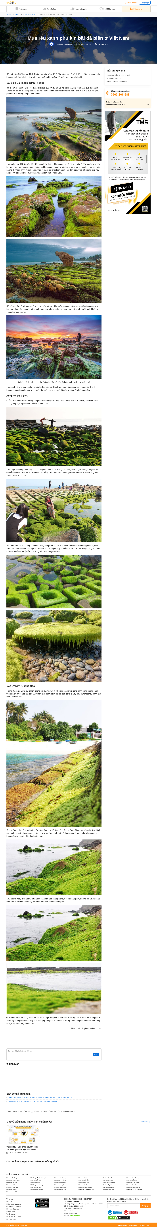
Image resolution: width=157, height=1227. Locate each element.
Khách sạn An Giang (11, 1178)
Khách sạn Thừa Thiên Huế (86, 1189)
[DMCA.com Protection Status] (118, 1217)
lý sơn (28, 1111)
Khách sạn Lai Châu (11, 1185)
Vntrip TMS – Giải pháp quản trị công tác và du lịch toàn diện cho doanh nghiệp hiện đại (40, 1097)
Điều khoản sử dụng (13, 1204)
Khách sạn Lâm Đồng (37, 1185)
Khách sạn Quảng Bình (60, 1187)
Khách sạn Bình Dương (132, 1178)
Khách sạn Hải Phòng (59, 1182)
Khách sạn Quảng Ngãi (108, 1187)
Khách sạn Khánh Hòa (109, 1182)
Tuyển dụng (10, 1214)
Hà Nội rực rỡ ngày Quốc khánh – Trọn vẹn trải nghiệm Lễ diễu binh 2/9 (34, 1101)
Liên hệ (9, 1201)
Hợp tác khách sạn (13, 1209)
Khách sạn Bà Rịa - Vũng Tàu (39, 1178)
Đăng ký (145, 1206)
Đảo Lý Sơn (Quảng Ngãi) (117, 81)
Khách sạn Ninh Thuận (12, 1187)
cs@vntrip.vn (73, 1213)
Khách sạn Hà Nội (11, 1182)
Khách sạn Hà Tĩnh (35, 1182)
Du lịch (17, 14)
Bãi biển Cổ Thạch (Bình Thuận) (119, 75)
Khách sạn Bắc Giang (59, 1178)
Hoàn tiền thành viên (13, 1216)
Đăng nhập (145, 3)
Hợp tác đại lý (11, 1219)
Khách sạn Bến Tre (83, 1178)
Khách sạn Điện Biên (108, 1180)
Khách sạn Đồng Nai (131, 1180)
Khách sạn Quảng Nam (85, 1187)
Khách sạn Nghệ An (108, 1185)
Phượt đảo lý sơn (40, 1111)
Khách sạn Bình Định (108, 1178)
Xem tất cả (144, 1121)
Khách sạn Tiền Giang (108, 1189)
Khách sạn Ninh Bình (131, 1185)
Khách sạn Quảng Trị (11, 1189)
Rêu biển (54, 1111)
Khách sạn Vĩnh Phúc (11, 1192)
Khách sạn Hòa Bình (83, 1182)
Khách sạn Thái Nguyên (37, 1189)
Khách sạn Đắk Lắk (83, 1180)
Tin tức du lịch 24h (29, 14)
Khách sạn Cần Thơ (36, 1180)
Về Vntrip (9, 1199)
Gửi (95, 1054)
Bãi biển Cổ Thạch (15, 1111)
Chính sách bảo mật (13, 1206)
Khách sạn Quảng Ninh (133, 1187)
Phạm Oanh (59, 44)
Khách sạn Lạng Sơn (59, 1185)
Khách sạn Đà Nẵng (60, 1180)
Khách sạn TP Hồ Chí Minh (134, 1189)
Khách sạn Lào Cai (83, 1185)
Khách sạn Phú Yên (35, 1187)
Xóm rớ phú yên (67, 1111)
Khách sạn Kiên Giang (132, 1182)
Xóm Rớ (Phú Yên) (115, 78)
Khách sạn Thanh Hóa (60, 1189)
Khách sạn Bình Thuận (12, 1180)
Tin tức (8, 14)
